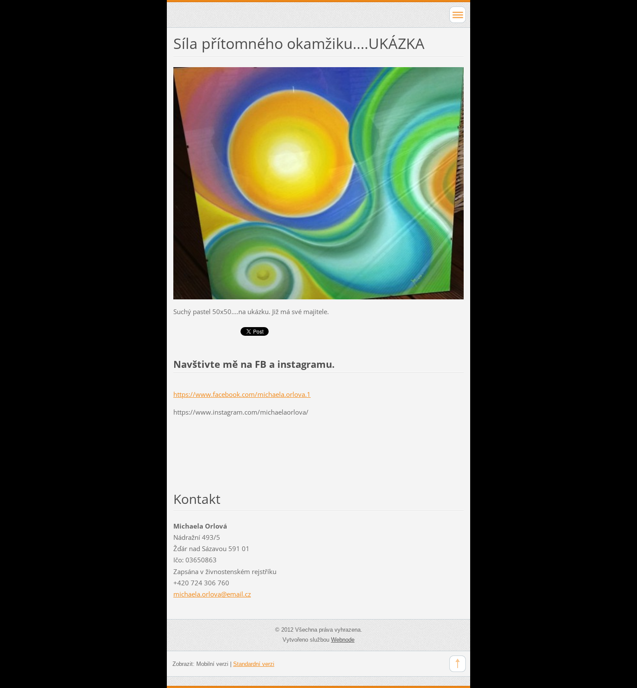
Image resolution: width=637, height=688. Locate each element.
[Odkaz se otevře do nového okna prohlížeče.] (318, 182)
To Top (457, 664)
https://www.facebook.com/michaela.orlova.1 (242, 394)
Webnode (342, 639)
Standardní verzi (253, 664)
